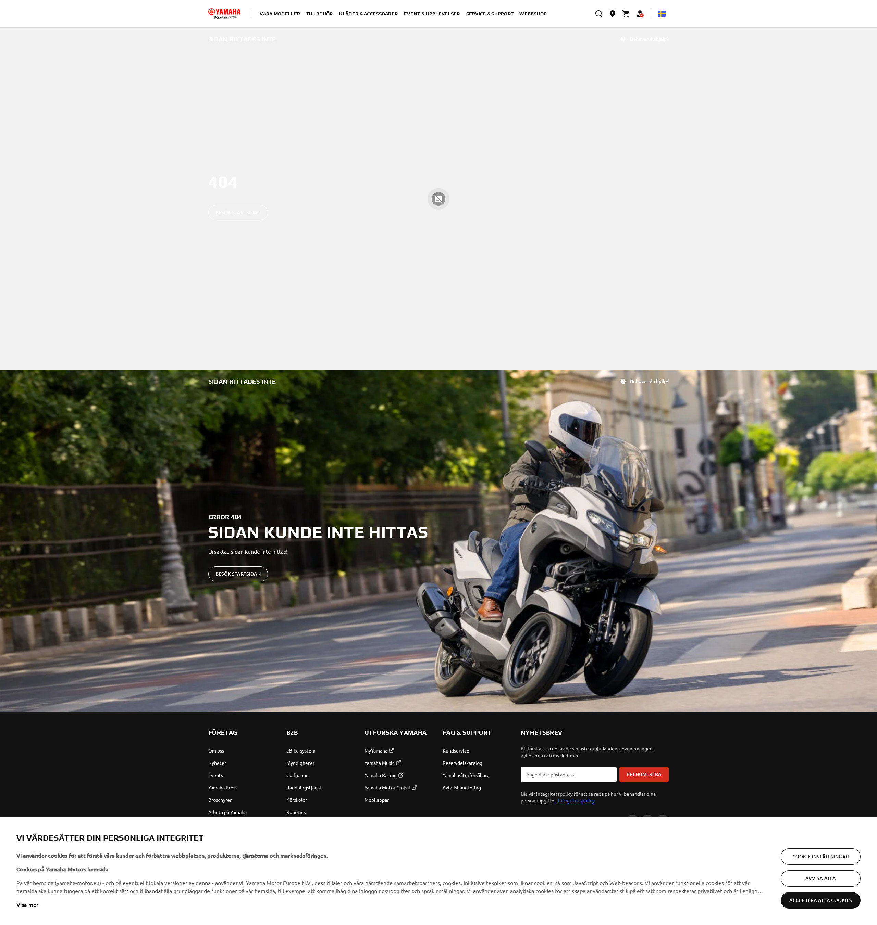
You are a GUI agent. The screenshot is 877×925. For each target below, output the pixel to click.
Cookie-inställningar (820, 856)
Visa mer (27, 904)
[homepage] (224, 14)
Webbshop (533, 13)
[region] (438, 871)
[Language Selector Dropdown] (662, 14)
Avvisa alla (820, 878)
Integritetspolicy (576, 800)
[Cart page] (626, 14)
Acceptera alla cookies (820, 900)
